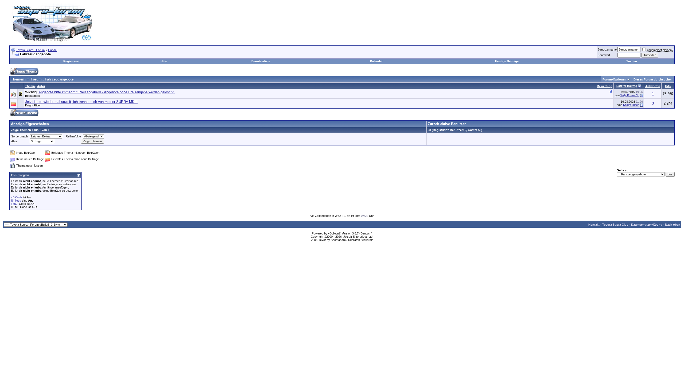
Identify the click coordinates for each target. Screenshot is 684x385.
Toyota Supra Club (615, 224)
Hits (668, 86)
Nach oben (672, 224)
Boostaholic (32, 95)
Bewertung (604, 86)
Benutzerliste (260, 61)
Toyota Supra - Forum (30, 50)
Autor (41, 86)
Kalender (376, 61)
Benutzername (607, 49)
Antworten (652, 86)
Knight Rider (33, 105)
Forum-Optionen (614, 79)
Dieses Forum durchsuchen (653, 79)
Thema (30, 86)
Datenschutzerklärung (646, 224)
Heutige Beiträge (507, 61)
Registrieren (71, 61)
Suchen (631, 61)
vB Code (16, 197)
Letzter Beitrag (626, 85)
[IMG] (14, 203)
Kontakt (594, 224)
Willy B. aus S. (629, 95)
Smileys (16, 200)
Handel (52, 50)
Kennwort (604, 55)
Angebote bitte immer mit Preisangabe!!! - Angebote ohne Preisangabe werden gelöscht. (106, 92)
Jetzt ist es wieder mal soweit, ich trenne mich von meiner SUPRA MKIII (81, 102)
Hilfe (164, 61)
